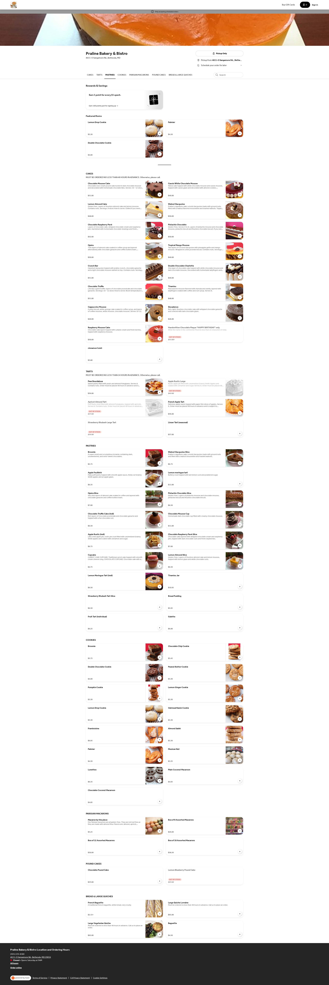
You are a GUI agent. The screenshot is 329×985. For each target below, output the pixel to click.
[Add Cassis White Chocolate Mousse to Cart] (240, 195)
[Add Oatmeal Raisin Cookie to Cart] (240, 719)
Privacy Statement (59, 978)
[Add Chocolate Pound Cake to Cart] (160, 881)
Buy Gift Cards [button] (288, 4)
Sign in (315, 5)
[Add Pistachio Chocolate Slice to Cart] (240, 504)
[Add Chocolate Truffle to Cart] (160, 297)
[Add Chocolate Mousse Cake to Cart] (160, 195)
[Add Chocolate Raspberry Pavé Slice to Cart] (240, 545)
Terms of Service (39, 978)
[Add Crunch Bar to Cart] (160, 277)
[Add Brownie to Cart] (160, 463)
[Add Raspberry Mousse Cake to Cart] (160, 339)
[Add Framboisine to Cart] (160, 740)
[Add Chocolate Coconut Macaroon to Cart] (160, 801)
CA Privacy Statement (80, 978)
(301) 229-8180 (17, 954)
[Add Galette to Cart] (240, 628)
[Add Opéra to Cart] (160, 256)
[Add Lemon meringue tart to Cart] (240, 484)
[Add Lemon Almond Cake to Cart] (160, 215)
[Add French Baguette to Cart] (160, 914)
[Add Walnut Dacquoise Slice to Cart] (240, 463)
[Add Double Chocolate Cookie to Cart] (160, 154)
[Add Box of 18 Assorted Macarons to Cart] (240, 851)
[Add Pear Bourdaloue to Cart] (160, 392)
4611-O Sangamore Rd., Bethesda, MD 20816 (30, 957)
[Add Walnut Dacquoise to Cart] (240, 215)
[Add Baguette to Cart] (240, 934)
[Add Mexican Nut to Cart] (240, 760)
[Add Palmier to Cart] (240, 133)
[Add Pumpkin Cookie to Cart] (160, 698)
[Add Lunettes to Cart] (160, 781)
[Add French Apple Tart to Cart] (240, 413)
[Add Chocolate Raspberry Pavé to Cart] (160, 236)
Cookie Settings (100, 978)
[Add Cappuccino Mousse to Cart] (160, 318)
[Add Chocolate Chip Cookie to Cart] (240, 657)
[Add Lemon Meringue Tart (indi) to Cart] (160, 587)
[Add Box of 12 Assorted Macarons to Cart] (160, 851)
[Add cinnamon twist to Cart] (160, 359)
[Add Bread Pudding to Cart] (240, 607)
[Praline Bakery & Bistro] (13, 5)
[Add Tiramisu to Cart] (240, 297)
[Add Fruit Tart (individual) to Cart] (160, 628)
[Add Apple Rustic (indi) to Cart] (160, 545)
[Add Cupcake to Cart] (160, 566)
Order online (16, 967)
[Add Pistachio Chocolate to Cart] (240, 236)
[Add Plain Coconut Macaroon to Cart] (240, 781)
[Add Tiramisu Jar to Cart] (240, 587)
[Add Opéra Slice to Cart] (160, 504)
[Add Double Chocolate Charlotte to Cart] (240, 277)
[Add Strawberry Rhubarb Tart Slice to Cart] (160, 607)
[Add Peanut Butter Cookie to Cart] (240, 678)
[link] (90, 75)
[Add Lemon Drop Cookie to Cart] (160, 133)
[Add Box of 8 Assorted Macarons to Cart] (240, 831)
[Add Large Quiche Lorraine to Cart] (240, 914)
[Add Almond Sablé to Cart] (240, 740)
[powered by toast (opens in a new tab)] (20, 977)
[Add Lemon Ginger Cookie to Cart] (240, 698)
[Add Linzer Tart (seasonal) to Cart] (240, 433)
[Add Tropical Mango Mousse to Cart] (240, 256)
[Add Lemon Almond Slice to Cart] (240, 566)
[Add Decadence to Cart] (240, 318)
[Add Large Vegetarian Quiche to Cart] (160, 934)
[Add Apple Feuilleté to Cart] (160, 484)
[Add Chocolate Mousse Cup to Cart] (240, 525)
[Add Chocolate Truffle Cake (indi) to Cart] (160, 525)
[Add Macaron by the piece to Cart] (160, 831)
